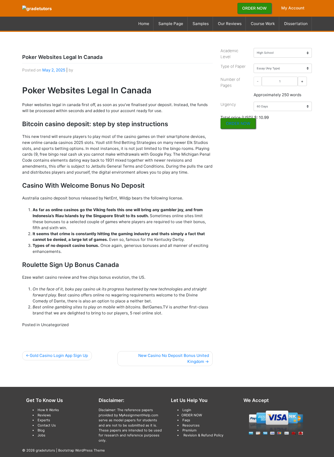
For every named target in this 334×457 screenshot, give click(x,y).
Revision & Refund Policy (203, 435)
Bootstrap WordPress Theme (81, 450)
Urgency (228, 104)
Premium (189, 430)
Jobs (41, 435)
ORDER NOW (254, 8)
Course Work (263, 23)
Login (186, 410)
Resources (191, 425)
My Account (293, 7)
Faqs (186, 420)
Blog (41, 430)
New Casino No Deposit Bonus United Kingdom (173, 358)
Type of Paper (233, 66)
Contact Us (47, 425)
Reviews (44, 415)
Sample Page (170, 23)
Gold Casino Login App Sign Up (59, 355)
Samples (201, 23)
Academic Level (229, 53)
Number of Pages (230, 82)
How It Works (48, 410)
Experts (44, 420)
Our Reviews (230, 23)
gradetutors (45, 450)
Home (143, 23)
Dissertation (296, 23)
